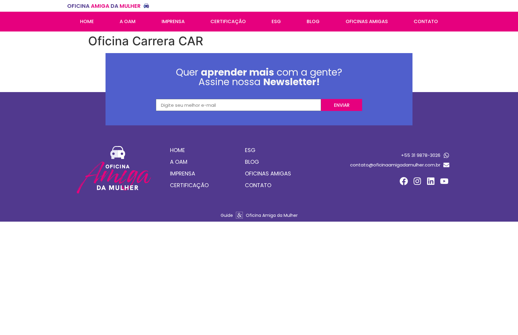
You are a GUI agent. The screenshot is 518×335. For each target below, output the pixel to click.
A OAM (127, 21)
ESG (276, 21)
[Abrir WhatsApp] (503, 320)
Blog (313, 21)
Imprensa (173, 21)
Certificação (228, 21)
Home (87, 21)
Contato (426, 21)
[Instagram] (417, 181)
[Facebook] (404, 181)
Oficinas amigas (367, 21)
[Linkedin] (430, 181)
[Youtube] (444, 181)
